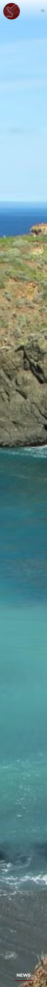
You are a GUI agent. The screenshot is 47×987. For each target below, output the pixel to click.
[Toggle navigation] (42, 11)
